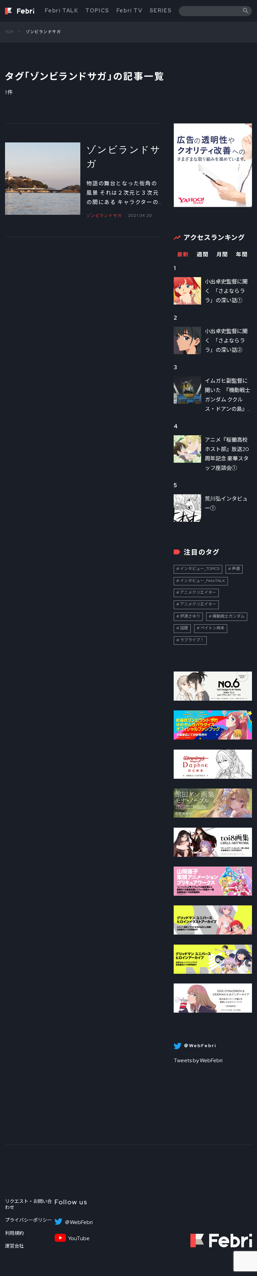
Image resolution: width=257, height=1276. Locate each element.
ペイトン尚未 (212, 628)
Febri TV (129, 10)
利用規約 (14, 1233)
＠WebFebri (79, 1222)
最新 (183, 254)
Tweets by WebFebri (198, 1060)
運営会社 (14, 1246)
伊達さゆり (190, 616)
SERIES (161, 10)
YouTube (79, 1238)
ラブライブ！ (192, 640)
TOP (9, 32)
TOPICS (97, 10)
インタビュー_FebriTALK (202, 580)
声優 (236, 568)
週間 (202, 254)
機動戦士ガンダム (228, 616)
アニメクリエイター (198, 592)
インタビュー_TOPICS (200, 568)
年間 (242, 254)
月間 (222, 254)
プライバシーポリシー (28, 1220)
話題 (184, 628)
